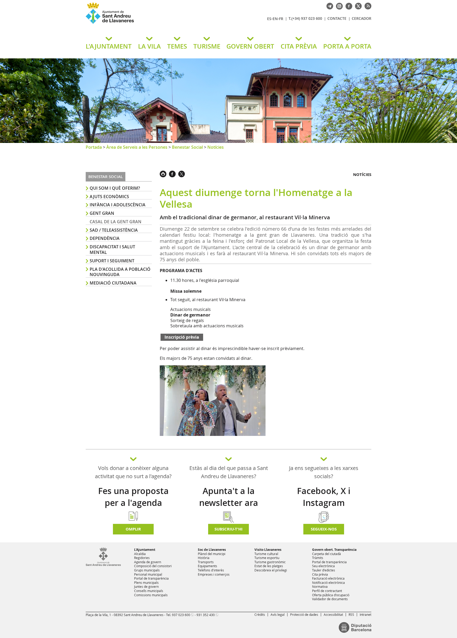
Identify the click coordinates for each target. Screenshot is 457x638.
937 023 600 (181, 615)
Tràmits (317, 558)
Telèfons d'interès (211, 570)
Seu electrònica (323, 566)
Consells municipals (148, 591)
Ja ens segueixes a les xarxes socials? (323, 472)
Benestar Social (187, 147)
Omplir (133, 529)
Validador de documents (330, 599)
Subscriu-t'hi (228, 529)
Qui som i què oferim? (115, 188)
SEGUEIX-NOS (324, 529)
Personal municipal (148, 574)
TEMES (177, 46)
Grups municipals (147, 570)
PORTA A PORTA (347, 46)
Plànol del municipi (211, 554)
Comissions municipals (151, 595)
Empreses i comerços (214, 574)
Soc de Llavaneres (212, 549)
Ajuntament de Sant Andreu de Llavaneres (148, 23)
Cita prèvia (320, 574)
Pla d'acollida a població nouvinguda (120, 272)
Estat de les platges (268, 566)
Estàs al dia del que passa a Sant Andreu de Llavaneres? (228, 472)
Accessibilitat (333, 614)
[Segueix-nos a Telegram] (328, 5)
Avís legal (278, 614)
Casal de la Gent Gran (115, 222)
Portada (94, 147)
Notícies (215, 147)
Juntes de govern (146, 586)
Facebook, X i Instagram (323, 497)
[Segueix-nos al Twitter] (357, 5)
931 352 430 (205, 615)
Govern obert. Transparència (334, 549)
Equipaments (207, 566)
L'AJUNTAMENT (109, 46)
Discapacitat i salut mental (112, 249)
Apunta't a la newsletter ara (228, 497)
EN (275, 18)
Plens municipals (146, 582)
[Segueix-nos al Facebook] (347, 5)
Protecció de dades (304, 614)
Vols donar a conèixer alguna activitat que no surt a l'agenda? (133, 472)
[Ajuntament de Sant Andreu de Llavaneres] (103, 565)
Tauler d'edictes (323, 570)
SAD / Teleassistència (114, 230)
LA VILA (149, 46)
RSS (351, 614)
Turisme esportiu (266, 558)
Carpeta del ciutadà (326, 554)
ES (269, 18)
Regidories (142, 558)
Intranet (365, 614)
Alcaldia (140, 554)
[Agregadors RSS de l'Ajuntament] (366, 5)
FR (281, 18)
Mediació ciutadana (113, 283)
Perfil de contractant (327, 591)
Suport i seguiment (112, 261)
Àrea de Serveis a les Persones (136, 147)
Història (203, 558)
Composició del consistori (153, 566)
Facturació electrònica (328, 578)
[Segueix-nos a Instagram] (338, 5)
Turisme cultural (266, 554)
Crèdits (259, 614)
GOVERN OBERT (250, 46)
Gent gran (102, 213)
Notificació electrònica (328, 582)
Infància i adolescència (117, 205)
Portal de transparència (151, 578)
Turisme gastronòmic (270, 562)
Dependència (105, 238)
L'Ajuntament (144, 549)
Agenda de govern (147, 562)
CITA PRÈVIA (299, 46)
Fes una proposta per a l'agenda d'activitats (133, 502)
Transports (206, 562)
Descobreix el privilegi (270, 570)
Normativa (320, 586)
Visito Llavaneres (267, 549)
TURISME (206, 46)
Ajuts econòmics (109, 196)
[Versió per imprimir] (164, 173)
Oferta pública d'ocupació (330, 595)
